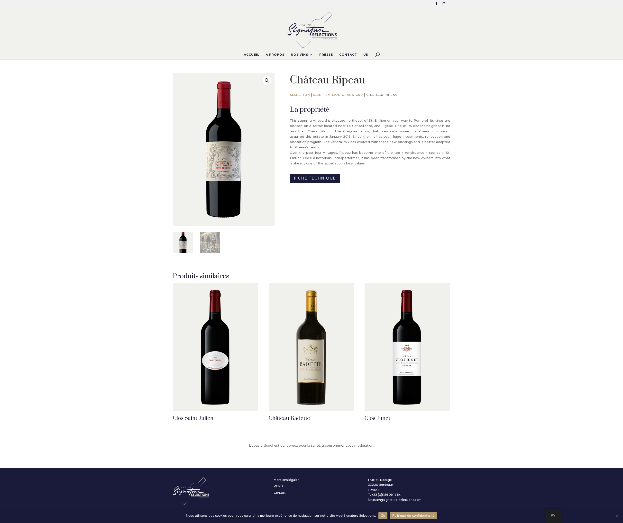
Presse (326, 54)
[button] (267, 80)
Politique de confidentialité (413, 515)
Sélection (300, 95)
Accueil (251, 54)
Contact (348, 54)
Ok (383, 515)
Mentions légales (286, 480)
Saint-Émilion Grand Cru (338, 95)
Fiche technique (315, 178)
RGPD (278, 486)
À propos (275, 54)
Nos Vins (299, 54)
